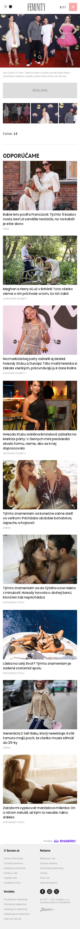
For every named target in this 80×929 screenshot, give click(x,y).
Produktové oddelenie (15, 899)
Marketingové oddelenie (17, 914)
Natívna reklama (48, 882)
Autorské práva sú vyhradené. (55, 902)
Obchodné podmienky (51, 868)
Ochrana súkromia (13, 863)
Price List (45, 878)
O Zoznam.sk (11, 850)
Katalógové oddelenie (15, 909)
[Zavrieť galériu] (73, 7)
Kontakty (9, 891)
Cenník (43, 873)
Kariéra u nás (10, 873)
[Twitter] (56, 892)
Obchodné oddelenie (15, 904)
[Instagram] (49, 892)
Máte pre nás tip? (13, 918)
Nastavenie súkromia (15, 868)
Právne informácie (13, 858)
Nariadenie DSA (12, 882)
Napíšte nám (10, 878)
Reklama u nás (47, 858)
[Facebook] (42, 892)
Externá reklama (48, 863)
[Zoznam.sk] (47, 910)
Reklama (45, 850)
